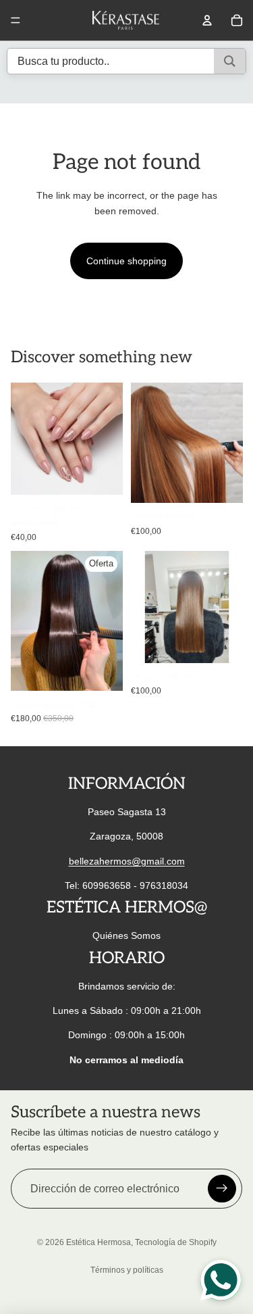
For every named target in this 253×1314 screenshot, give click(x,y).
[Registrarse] (222, 1189)
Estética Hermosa (98, 1242)
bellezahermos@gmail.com (127, 861)
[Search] (230, 61)
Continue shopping (126, 261)
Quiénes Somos (126, 935)
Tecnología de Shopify (176, 1242)
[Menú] (15, 20)
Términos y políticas (126, 1270)
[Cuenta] (207, 20)
